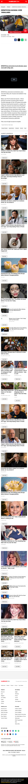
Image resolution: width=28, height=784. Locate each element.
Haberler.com (4, 706)
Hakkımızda (3, 685)
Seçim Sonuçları (4, 712)
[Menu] (2, 1)
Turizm (16, 697)
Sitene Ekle (17, 723)
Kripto (2, 699)
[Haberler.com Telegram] (13, 734)
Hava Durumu (4, 708)
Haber (9, 752)
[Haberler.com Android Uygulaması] (10, 741)
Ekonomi (3, 691)
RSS (16, 721)
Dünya (2, 703)
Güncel (8, 6)
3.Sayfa (2, 701)
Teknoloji (17, 693)
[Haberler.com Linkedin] (13, 731)
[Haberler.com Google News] (2, 731)
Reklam (8, 685)
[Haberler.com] (5, 681)
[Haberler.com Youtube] (8, 734)
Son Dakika (3, 697)
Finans (16, 695)
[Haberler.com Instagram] (10, 731)
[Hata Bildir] (13, 754)
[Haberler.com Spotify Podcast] (18, 731)
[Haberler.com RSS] (2, 734)
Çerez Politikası (18, 712)
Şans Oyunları (4, 714)
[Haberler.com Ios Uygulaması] (4, 741)
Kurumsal (17, 706)
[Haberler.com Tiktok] (10, 734)
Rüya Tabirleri (4, 716)
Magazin (2, 695)
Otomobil (17, 128)
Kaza (25, 128)
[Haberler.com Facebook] (5, 731)
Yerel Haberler (18, 701)
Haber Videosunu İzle (15, 32)
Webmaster (17, 718)
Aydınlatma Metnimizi (5, 782)
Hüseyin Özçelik (4, 128)
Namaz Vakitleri (4, 710)
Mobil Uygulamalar (19, 720)
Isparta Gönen (11, 128)
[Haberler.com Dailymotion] (16, 734)
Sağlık (16, 691)
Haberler (3, 689)
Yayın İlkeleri (21, 685)
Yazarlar (16, 699)
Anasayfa (3, 6)
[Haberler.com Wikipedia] (5, 734)
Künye (16, 685)
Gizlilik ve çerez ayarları (6, 754)
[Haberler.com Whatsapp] (16, 731)
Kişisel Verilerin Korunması (20, 714)
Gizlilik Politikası (18, 710)
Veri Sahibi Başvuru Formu (20, 716)
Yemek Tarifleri (4, 718)
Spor (2, 693)
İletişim (12, 685)
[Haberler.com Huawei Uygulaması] (16, 741)
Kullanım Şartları (18, 708)
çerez (23, 779)
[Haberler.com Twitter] (8, 731)
